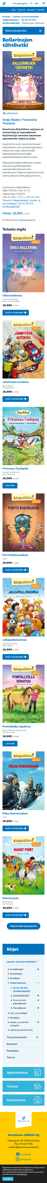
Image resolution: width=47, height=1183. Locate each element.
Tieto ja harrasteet (17, 1037)
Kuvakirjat (15, 978)
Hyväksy (8, 1179)
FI (31, 3)
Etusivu (6, 16)
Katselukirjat (16, 973)
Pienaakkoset (19, 1008)
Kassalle (40, 9)
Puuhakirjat (13, 1050)
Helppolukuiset (11, 19)
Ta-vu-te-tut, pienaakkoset (19, 1002)
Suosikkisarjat (16, 969)
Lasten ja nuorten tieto (21, 1030)
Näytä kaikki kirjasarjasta (23, 926)
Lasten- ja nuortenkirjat (26, 16)
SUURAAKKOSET (21, 995)
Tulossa (11, 1057)
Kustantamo (16, 1100)
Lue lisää (10, 485)
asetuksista (22, 1174)
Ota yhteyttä (20, 3)
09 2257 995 (26, 1143)
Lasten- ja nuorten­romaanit (19, 1024)
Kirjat (13, 949)
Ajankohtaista (17, 1072)
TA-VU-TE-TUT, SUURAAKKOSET (21, 989)
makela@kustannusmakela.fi (24, 1147)
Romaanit (12, 1043)
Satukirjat (15, 1017)
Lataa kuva (12, 113)
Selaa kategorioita (16, 30)
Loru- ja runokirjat (18, 1013)
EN (36, 3)
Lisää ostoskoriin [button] (14, 312)
